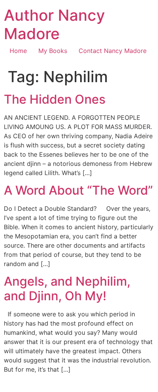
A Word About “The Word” (78, 190)
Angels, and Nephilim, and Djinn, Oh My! (67, 288)
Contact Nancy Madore (112, 51)
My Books (52, 51)
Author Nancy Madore (54, 24)
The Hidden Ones (54, 99)
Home (18, 51)
